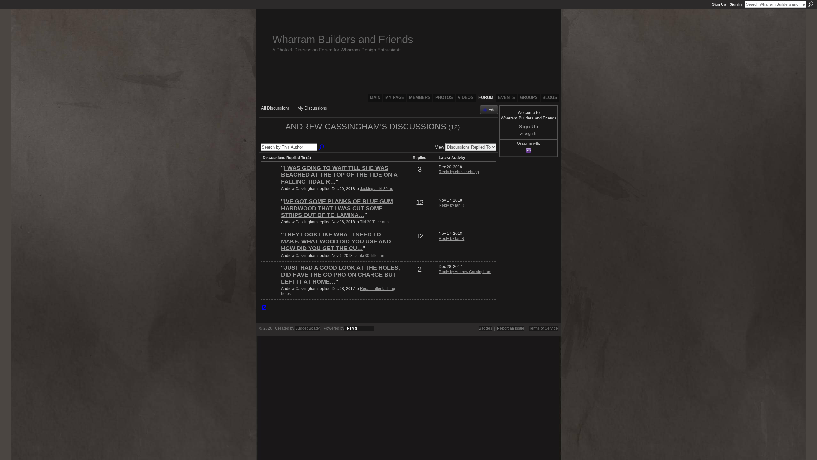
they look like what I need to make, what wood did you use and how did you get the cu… (336, 241)
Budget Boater (307, 328)
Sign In (736, 4)
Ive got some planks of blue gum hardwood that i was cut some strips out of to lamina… (337, 208)
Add (492, 110)
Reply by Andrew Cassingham (465, 272)
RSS (264, 308)
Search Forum (322, 147)
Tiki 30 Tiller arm (374, 222)
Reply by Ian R (451, 205)
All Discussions (275, 108)
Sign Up (719, 4)
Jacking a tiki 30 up (376, 189)
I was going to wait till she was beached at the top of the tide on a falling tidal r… (339, 175)
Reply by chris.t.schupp (459, 172)
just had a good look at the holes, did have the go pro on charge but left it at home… (340, 274)
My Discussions (312, 108)
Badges (485, 328)
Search (810, 4)
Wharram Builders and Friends (342, 39)
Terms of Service (543, 328)
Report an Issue (510, 328)
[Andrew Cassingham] (271, 138)
